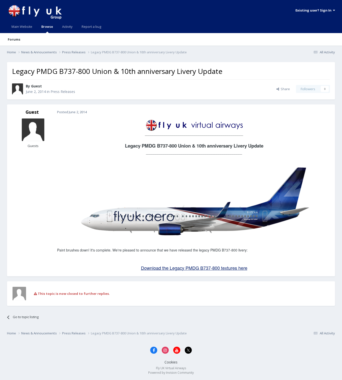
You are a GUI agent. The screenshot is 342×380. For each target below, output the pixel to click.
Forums (14, 39)
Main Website (22, 26)
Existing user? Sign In (314, 10)
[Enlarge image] (194, 124)
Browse (47, 26)
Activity (67, 26)
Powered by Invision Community (171, 372)
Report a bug (91, 26)
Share (284, 89)
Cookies (171, 362)
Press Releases (63, 91)
